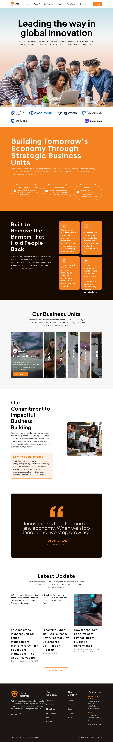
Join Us (97, 4)
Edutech (71, 705)
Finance (71, 701)
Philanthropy (71, 4)
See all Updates (55, 670)
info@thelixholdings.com (94, 726)
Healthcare (72, 713)
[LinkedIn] (12, 714)
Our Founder (48, 4)
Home (28, 4)
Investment (50, 705)
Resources (83, 4)
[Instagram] (20, 714)
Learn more (19, 374)
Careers (49, 721)
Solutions (59, 4)
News (48, 717)
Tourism (71, 717)
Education (71, 709)
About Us (37, 4)
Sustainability (51, 713)
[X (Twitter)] (16, 714)
